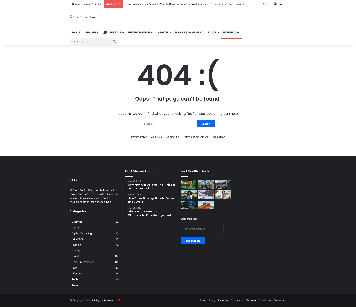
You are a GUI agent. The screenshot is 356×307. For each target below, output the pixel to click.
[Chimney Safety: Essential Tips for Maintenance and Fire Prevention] (206, 205)
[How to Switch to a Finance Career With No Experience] (206, 194)
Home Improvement (189, 32)
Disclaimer (219, 136)
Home (76, 32)
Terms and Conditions (196, 136)
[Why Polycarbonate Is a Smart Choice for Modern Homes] (206, 184)
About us (156, 136)
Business (91, 32)
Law (74, 267)
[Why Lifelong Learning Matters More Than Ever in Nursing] (189, 194)
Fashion (76, 244)
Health (163, 32)
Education (78, 238)
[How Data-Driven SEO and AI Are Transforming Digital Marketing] (189, 205)
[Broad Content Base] (83, 17)
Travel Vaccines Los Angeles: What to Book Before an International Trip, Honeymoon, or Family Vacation (185, 3)
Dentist (76, 227)
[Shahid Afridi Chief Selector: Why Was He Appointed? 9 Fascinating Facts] (189, 184)
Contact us (172, 136)
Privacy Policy (139, 136)
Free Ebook (231, 32)
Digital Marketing (82, 233)
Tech (75, 279)
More (212, 32)
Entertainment (139, 32)
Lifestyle (114, 32)
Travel (75, 285)
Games (76, 250)
